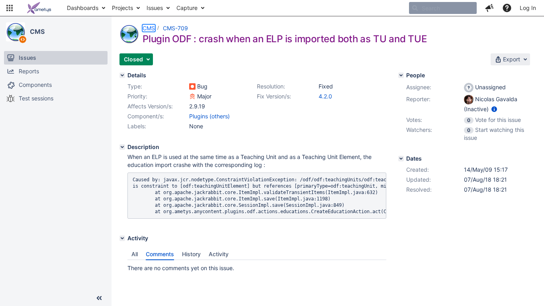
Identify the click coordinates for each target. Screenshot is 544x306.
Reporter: (418, 99)
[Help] (507, 8)
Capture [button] (187, 7)
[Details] (122, 75)
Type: (134, 86)
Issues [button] (155, 7)
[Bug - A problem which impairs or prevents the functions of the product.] (192, 86)
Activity (219, 254)
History (191, 254)
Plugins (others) (209, 116)
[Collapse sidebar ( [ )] (99, 298)
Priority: (137, 96)
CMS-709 (175, 28)
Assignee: (418, 87)
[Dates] (401, 158)
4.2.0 (325, 96)
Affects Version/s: (150, 106)
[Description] (122, 147)
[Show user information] (494, 109)
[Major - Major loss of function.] (192, 96)
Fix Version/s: (274, 96)
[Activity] (122, 238)
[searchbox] (443, 8)
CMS (37, 31)
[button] (9, 8)
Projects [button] (122, 7)
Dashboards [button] (82, 7)
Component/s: (145, 116)
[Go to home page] (39, 8)
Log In (528, 7)
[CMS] (15, 31)
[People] (401, 75)
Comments (160, 254)
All (134, 254)
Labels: (136, 126)
